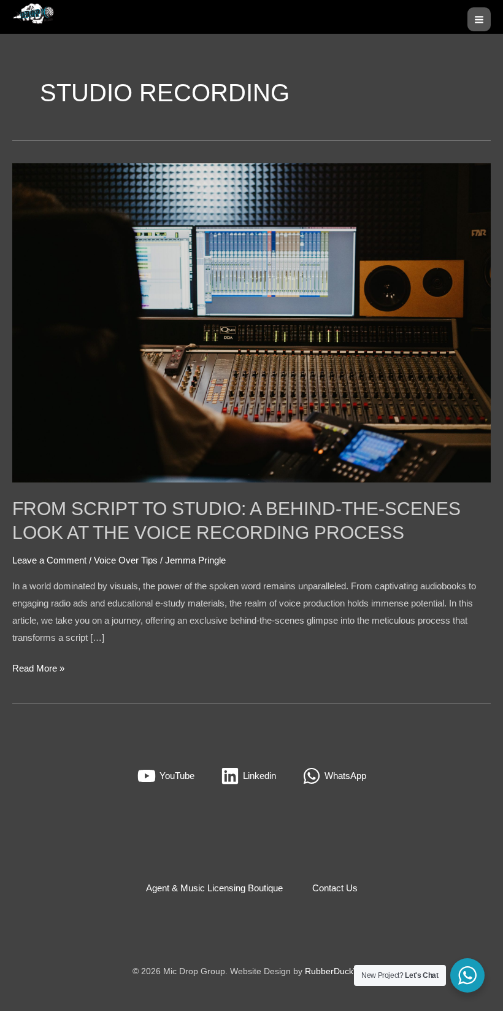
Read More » (38, 666)
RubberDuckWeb (338, 971)
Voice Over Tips (126, 560)
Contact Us (335, 888)
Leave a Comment (49, 560)
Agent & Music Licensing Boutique (214, 888)
